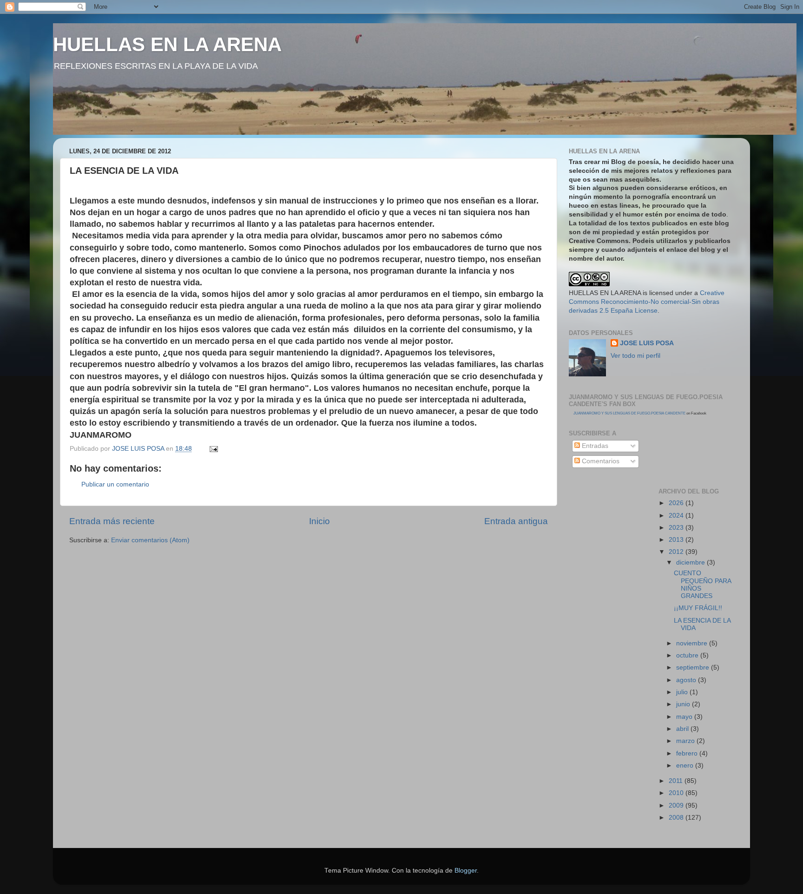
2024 (677, 515)
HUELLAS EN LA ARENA (167, 44)
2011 (677, 780)
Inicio (319, 521)
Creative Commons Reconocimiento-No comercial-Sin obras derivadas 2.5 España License (646, 301)
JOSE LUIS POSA (647, 343)
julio (683, 692)
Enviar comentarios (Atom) (150, 540)
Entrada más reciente (112, 521)
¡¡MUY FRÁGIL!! (698, 608)
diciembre (691, 562)
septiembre (693, 667)
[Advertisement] (610, 520)
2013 (677, 539)
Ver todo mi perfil (635, 355)
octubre (688, 655)
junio (684, 704)
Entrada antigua (516, 521)
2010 (677, 792)
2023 (677, 527)
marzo (686, 740)
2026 (677, 503)
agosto (687, 680)
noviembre (692, 643)
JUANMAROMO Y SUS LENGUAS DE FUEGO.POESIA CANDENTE (629, 413)
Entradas (594, 445)
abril (683, 728)
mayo (685, 716)
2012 (677, 551)
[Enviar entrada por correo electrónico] (213, 448)
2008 (677, 817)
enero (685, 765)
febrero (687, 753)
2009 (677, 805)
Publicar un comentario (115, 484)
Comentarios (599, 461)
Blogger (465, 870)
